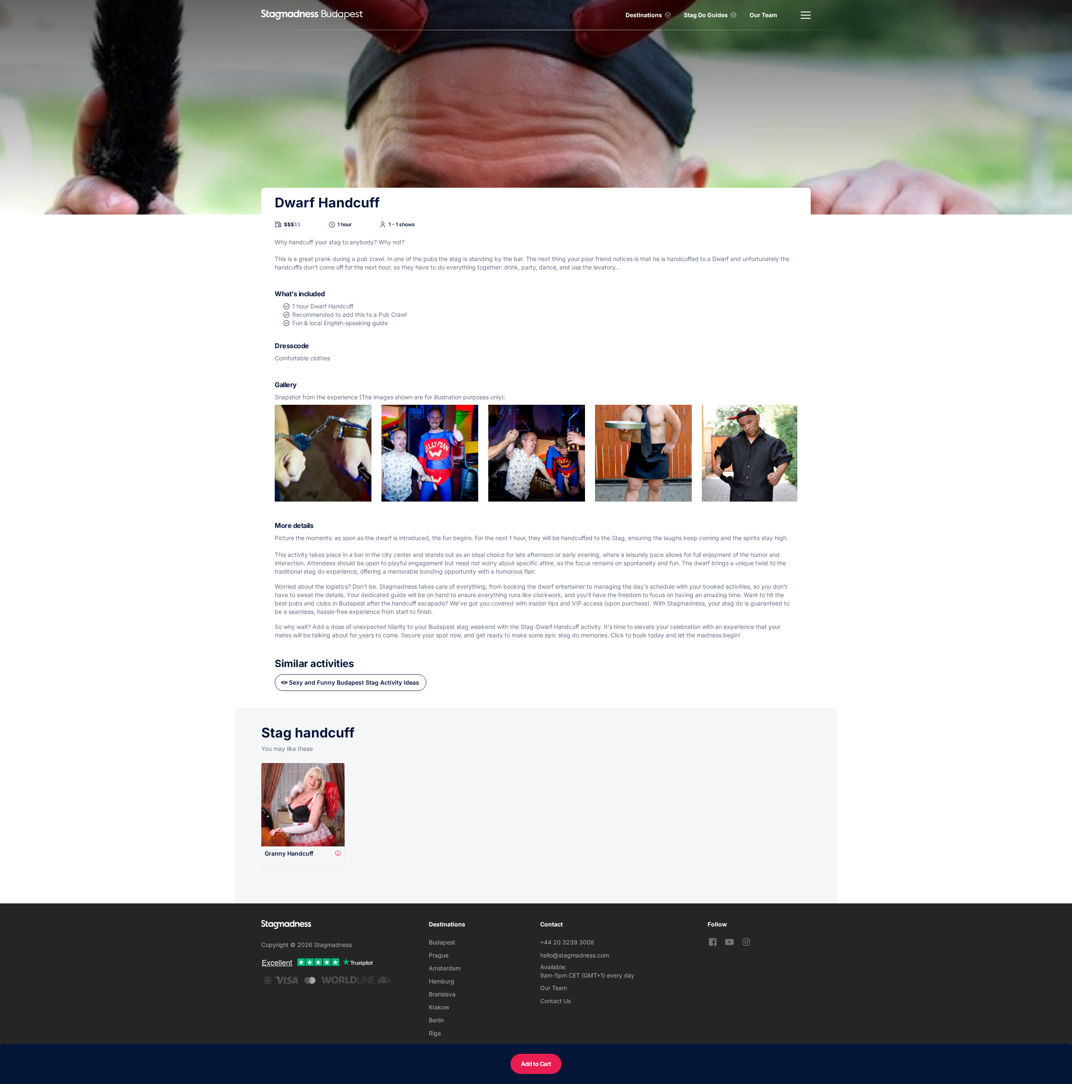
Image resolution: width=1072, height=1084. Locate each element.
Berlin (436, 1020)
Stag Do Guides (706, 14)
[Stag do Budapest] (289, 15)
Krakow (439, 1007)
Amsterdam (445, 968)
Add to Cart (536, 1063)
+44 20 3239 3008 (567, 942)
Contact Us (555, 1000)
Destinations (644, 14)
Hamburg (441, 981)
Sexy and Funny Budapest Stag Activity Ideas (354, 682)
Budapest (442, 942)
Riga (435, 1033)
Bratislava (442, 994)
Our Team (763, 14)
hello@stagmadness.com (574, 955)
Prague (438, 955)
